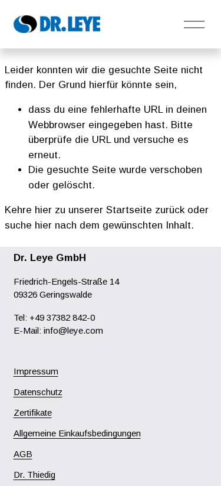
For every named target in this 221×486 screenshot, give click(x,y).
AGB (23, 454)
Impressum (36, 371)
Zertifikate (33, 412)
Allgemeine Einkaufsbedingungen (77, 433)
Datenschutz (38, 392)
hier (43, 210)
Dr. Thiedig (34, 474)
